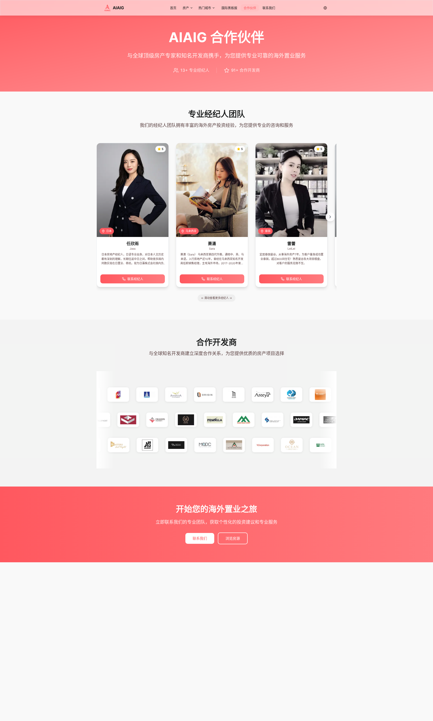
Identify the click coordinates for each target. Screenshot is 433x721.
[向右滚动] (330, 216)
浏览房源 (233, 538)
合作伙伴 (250, 8)
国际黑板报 (229, 8)
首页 (173, 8)
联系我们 (269, 8)
